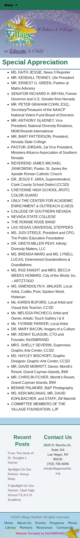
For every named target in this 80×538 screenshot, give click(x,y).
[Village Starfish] (21, 30)
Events (40, 523)
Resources (44, 527)
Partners (26, 527)
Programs (57, 523)
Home (8, 523)
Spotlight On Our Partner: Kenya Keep (19, 474)
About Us (24, 523)
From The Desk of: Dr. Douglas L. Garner (21, 457)
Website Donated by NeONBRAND (40, 533)
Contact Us (65, 527)
